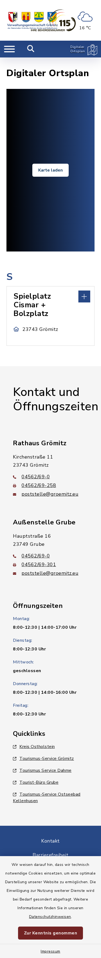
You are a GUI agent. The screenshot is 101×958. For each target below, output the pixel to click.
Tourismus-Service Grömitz (46, 759)
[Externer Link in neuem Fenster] (53, 20)
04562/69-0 (36, 476)
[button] (50, 296)
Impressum (50, 951)
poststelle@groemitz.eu (50, 494)
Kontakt (50, 841)
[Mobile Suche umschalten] (31, 49)
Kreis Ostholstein (37, 747)
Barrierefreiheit (50, 855)
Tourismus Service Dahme (45, 770)
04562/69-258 (39, 485)
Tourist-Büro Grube (38, 782)
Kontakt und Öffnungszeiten (55, 399)
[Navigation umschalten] (9, 49)
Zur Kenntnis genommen (50, 933)
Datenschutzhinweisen (50, 916)
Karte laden (50, 170)
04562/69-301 (39, 564)
